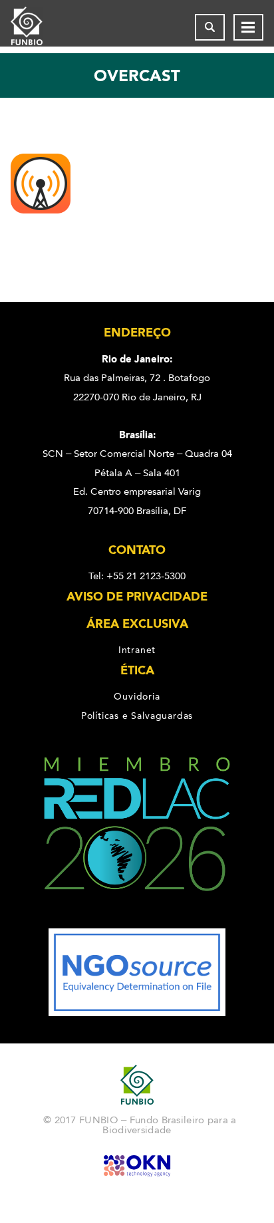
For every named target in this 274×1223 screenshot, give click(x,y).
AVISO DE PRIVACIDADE (137, 596)
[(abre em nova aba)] (137, 919)
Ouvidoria (137, 696)
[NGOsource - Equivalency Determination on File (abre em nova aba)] (137, 1013)
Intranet (137, 649)
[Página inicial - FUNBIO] (37, 27)
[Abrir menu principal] (248, 27)
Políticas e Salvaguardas (137, 715)
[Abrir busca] (210, 27)
